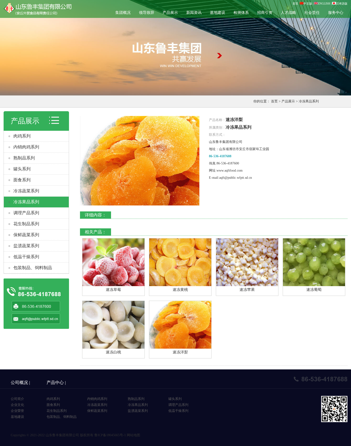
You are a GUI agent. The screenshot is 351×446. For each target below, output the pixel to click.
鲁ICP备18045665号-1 (110, 435)
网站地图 (133, 435)
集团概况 (123, 12)
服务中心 (335, 12)
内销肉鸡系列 (26, 147)
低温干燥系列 (26, 256)
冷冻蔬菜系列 (26, 191)
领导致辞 (146, 12)
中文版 (307, 3)
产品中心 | (56, 382)
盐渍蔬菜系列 (26, 245)
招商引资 (264, 12)
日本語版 (341, 3)
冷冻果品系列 (309, 101)
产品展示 (170, 12)
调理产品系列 (26, 212)
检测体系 (241, 12)
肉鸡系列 (22, 136)
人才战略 (288, 12)
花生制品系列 (26, 223)
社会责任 (312, 12)
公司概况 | (20, 382)
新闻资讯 (194, 12)
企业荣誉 (17, 411)
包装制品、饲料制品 (32, 267)
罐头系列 (22, 169)
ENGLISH (324, 3)
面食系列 (22, 180)
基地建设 (217, 12)
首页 (295, 3)
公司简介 (17, 399)
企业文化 (17, 405)
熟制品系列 (24, 158)
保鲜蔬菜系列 (26, 234)
